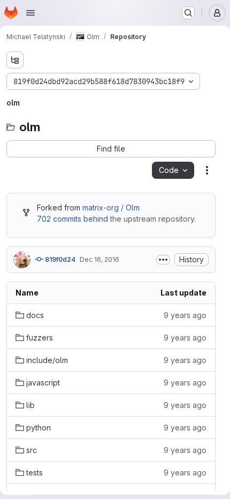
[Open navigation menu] (30, 12)
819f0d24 (59, 259)
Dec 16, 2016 (99, 259)
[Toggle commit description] (163, 259)
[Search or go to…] (188, 12)
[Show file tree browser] (15, 60)
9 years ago (185, 315)
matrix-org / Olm (111, 207)
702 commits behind (72, 218)
